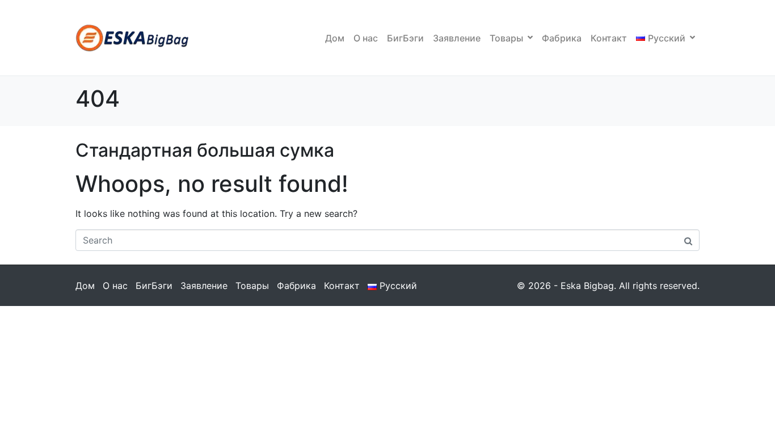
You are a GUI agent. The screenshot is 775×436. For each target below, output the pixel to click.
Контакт (609, 38)
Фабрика (562, 38)
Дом (334, 38)
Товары (506, 38)
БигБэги (405, 38)
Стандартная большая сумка (204, 150)
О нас (365, 38)
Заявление (457, 38)
